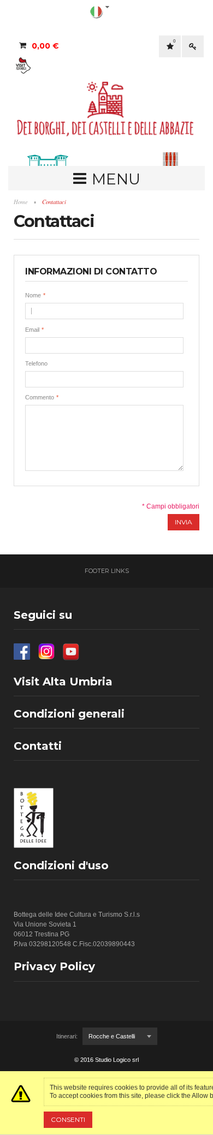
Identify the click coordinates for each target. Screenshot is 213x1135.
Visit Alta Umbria (63, 681)
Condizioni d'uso (61, 865)
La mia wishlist (174, 41)
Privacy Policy (54, 966)
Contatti (38, 745)
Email (32, 329)
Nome (33, 295)
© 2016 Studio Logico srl (106, 1059)
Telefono (36, 363)
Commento (39, 397)
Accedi (193, 46)
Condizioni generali (69, 713)
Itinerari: (67, 1036)
